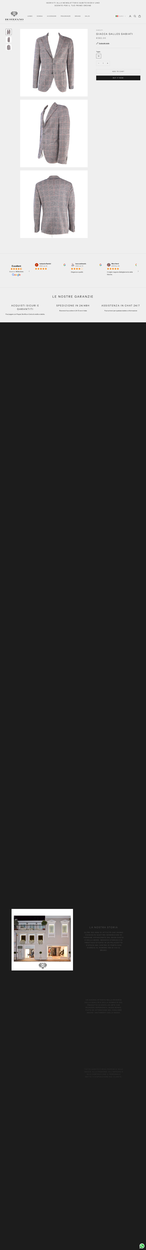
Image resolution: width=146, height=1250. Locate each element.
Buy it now (118, 78)
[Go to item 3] (9, 47)
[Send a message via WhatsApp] (142, 1246)
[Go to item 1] (9, 32)
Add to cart (118, 71)
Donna (40, 16)
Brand (78, 16)
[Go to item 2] (9, 40)
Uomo (30, 16)
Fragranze (66, 16)
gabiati (99, 30)
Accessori (51, 16)
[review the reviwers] (63, 265)
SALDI (87, 16)
